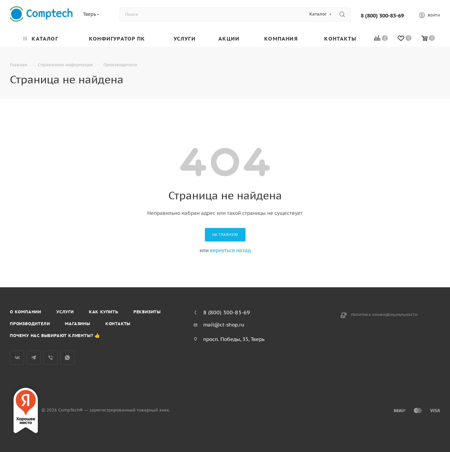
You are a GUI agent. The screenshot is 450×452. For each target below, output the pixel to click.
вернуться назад (230, 250)
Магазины (77, 323)
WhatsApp (67, 358)
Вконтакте (17, 358)
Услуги (65, 312)
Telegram (34, 358)
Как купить (103, 312)
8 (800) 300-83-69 (382, 15)
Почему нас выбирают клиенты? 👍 (55, 335)
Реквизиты (147, 312)
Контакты (117, 323)
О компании (25, 312)
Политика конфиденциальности (384, 315)
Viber (50, 358)
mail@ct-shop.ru (223, 325)
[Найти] (342, 14)
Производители (30, 323)
